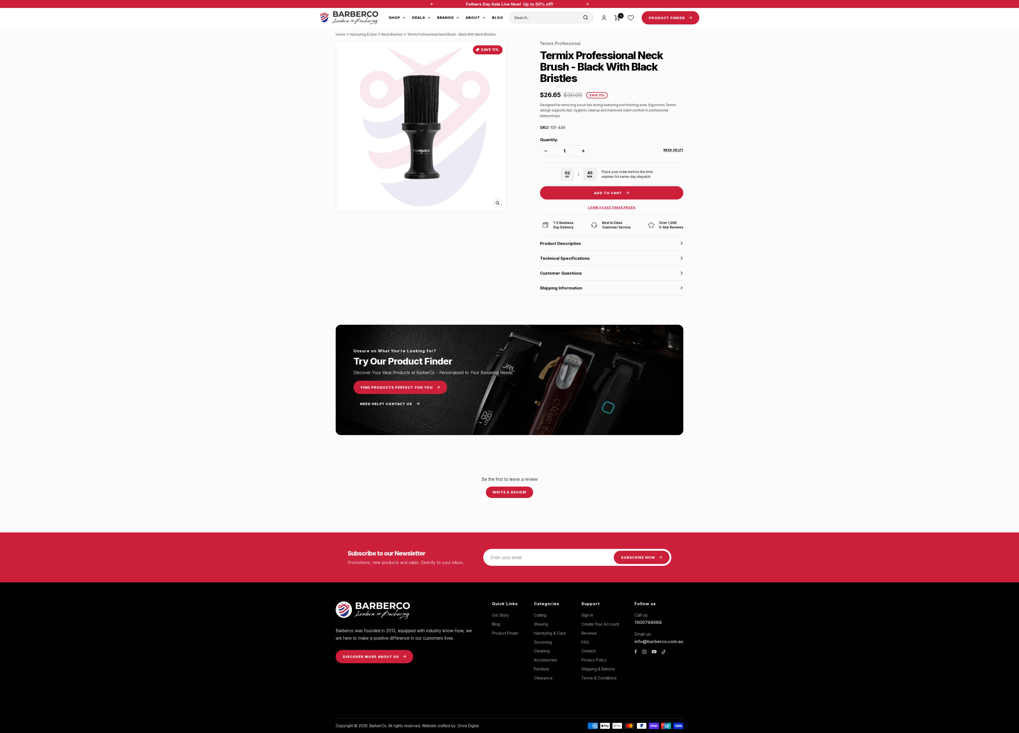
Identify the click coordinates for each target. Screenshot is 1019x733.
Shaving (541, 624)
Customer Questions (561, 273)
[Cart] (617, 17)
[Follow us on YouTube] (654, 651)
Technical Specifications (565, 258)
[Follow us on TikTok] (664, 652)
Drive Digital (468, 725)
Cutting (540, 615)
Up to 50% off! (538, 3)
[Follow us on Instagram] (644, 652)
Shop (394, 17)
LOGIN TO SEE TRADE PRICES (612, 207)
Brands (445, 17)
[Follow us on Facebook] (635, 651)
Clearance (543, 677)
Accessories (545, 659)
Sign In (587, 615)
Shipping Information (561, 287)
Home (340, 34)
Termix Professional (560, 43)
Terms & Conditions (599, 677)
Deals (418, 17)
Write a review (509, 492)
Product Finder (505, 633)
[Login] (604, 17)
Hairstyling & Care (363, 34)
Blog (497, 17)
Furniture (541, 668)
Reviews (589, 633)
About (473, 17)
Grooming (543, 642)
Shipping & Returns (598, 668)
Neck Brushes (392, 34)
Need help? (673, 149)
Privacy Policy (594, 659)
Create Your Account (600, 624)
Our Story (500, 615)
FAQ (585, 642)
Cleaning (542, 650)
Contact (588, 650)
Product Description (560, 243)
